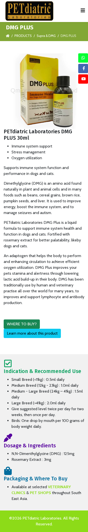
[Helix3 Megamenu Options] (83, 10)
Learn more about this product (32, 333)
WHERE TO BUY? (22, 324)
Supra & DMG (46, 36)
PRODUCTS (23, 36)
